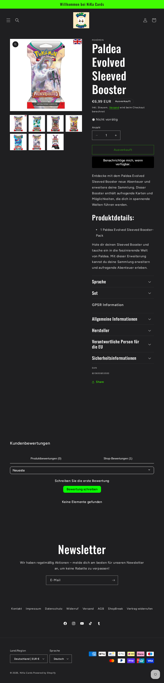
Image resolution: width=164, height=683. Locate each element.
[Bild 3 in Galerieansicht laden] (55, 123)
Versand (114, 107)
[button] (8, 20)
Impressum (33, 608)
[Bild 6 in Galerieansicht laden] (37, 142)
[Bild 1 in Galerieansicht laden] (18, 123)
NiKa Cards (26, 673)
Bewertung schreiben (82, 489)
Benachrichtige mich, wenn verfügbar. (123, 162)
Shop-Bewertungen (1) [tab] (118, 458)
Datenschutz (54, 608)
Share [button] (100, 382)
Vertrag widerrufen (140, 608)
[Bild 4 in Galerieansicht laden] (74, 123)
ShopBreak (115, 608)
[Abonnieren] (113, 580)
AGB (101, 608)
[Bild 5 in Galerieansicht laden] (18, 142)
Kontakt (16, 608)
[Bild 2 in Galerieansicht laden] (37, 123)
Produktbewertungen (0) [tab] (46, 458)
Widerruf (72, 608)
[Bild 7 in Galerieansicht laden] (55, 142)
